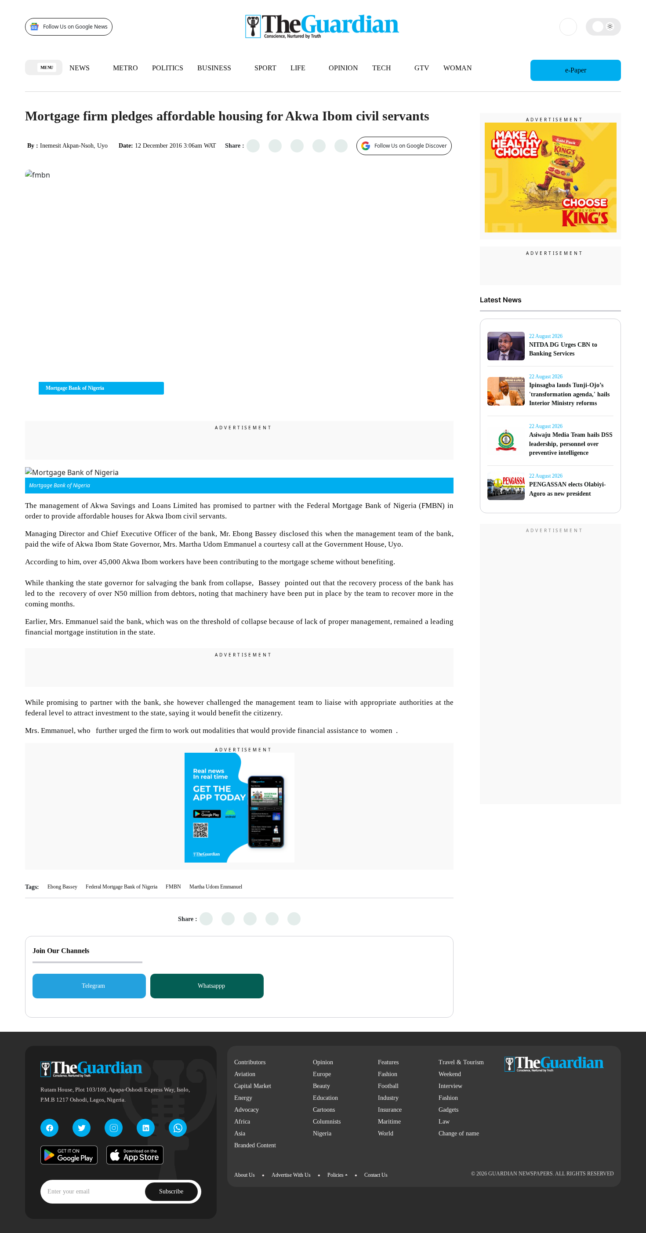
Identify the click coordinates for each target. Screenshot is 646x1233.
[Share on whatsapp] (297, 145)
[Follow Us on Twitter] (82, 1128)
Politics (167, 68)
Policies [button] (335, 1175)
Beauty (321, 1086)
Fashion (387, 1074)
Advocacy (246, 1109)
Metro (125, 68)
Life (298, 68)
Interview (450, 1086)
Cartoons (324, 1109)
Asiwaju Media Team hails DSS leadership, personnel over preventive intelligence (571, 444)
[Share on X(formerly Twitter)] (275, 145)
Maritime (389, 1121)
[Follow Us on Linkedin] (146, 1128)
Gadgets (448, 1109)
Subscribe (171, 1191)
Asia (239, 1133)
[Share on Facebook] (253, 145)
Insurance (390, 1109)
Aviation (244, 1074)
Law (444, 1121)
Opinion (343, 68)
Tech (382, 68)
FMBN (173, 887)
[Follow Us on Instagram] (114, 1128)
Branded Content (255, 1145)
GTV (421, 68)
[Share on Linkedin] (341, 145)
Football (388, 1086)
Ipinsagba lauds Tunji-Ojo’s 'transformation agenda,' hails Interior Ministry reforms (569, 394)
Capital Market (252, 1086)
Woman (458, 68)
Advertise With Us (291, 1175)
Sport (265, 68)
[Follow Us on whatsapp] (178, 1128)
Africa (242, 1121)
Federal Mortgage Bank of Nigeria (121, 887)
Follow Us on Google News (75, 26)
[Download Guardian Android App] (69, 1155)
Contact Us (376, 1175)
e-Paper (575, 70)
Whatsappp (211, 986)
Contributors (249, 1062)
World (385, 1133)
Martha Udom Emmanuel (215, 887)
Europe (322, 1074)
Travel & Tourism (461, 1062)
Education (325, 1098)
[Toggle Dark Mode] (604, 26)
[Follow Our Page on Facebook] (49, 1128)
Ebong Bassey (62, 887)
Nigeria (322, 1133)
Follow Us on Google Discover (410, 145)
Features (388, 1062)
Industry (388, 1098)
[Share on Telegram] (319, 145)
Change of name (459, 1133)
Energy (243, 1098)
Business (215, 68)
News (80, 68)
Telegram (93, 986)
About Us (244, 1175)
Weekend (450, 1074)
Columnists (327, 1121)
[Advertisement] (551, 666)
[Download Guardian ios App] (134, 1155)
